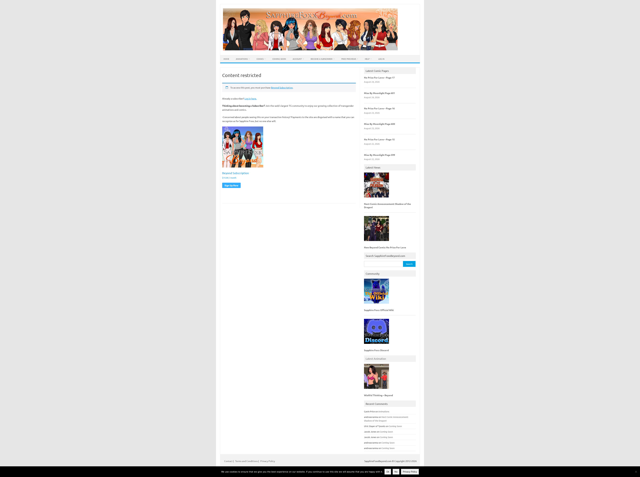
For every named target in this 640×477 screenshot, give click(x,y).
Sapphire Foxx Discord (376, 350)
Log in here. (250, 98)
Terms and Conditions (246, 461)
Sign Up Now (231, 185)
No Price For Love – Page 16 (379, 108)
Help (367, 59)
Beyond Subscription (282, 87)
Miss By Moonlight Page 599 (379, 154)
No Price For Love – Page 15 (379, 139)
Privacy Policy (267, 461)
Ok (387, 471)
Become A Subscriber (321, 59)
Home (226, 59)
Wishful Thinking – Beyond (378, 395)
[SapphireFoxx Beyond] (310, 49)
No (396, 471)
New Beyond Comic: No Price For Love (385, 247)
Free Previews (348, 59)
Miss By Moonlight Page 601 (379, 93)
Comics (260, 59)
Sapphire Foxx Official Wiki (379, 310)
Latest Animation (376, 358)
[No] (636, 471)
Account (297, 59)
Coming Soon (279, 59)
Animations (242, 59)
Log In (381, 59)
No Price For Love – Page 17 (379, 77)
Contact (228, 461)
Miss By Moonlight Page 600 (379, 123)
